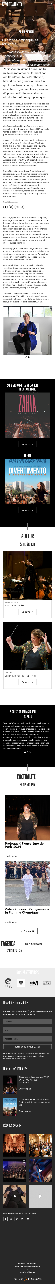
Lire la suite (11, 856)
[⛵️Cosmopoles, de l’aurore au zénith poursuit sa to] (14, 1170)
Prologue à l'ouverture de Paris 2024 (24, 844)
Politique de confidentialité (27, 1266)
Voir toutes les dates (33, 944)
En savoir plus (25, 1088)
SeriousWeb (36, 1278)
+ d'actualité (27, 931)
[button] (26, 357)
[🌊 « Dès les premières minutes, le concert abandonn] (40, 1170)
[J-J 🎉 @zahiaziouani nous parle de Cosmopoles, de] (14, 1196)
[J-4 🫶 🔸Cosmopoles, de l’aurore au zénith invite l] (40, 1196)
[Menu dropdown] (51, 4)
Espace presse (9, 1213)
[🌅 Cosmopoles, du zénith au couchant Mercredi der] (14, 1145)
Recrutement (9, 1223)
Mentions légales (27, 1272)
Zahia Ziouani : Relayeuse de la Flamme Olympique (27, 910)
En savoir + (27, 611)
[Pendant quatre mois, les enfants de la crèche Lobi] (40, 1145)
